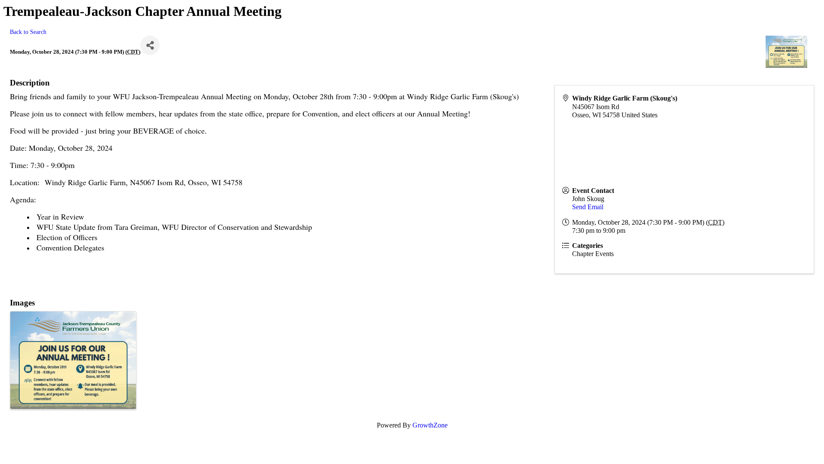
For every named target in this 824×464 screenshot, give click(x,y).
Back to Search (28, 31)
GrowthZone (430, 425)
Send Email (587, 207)
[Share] (150, 45)
